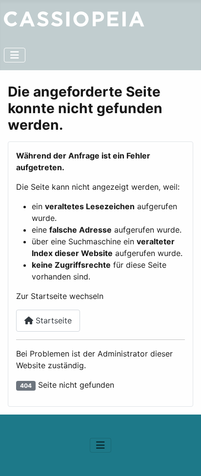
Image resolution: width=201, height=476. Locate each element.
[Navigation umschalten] (14, 55)
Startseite (52, 320)
